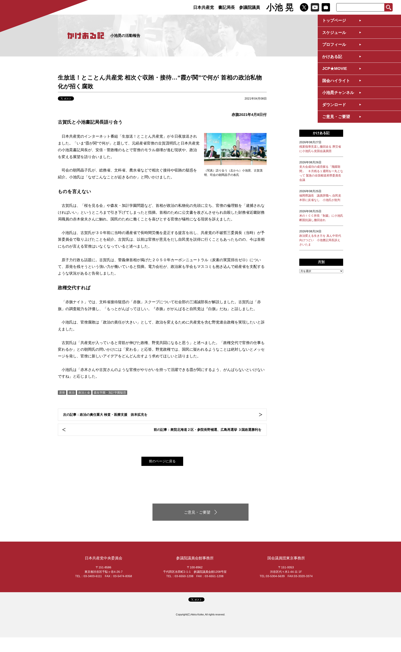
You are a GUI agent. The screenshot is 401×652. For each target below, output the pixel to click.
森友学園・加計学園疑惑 (110, 392)
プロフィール (334, 44)
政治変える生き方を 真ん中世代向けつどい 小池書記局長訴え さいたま (320, 238)
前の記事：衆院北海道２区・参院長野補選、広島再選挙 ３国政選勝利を (207, 429)
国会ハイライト (336, 80)
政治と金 (84, 392)
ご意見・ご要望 (336, 116)
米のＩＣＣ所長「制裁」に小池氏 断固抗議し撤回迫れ (321, 216)
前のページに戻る (162, 461)
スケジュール (334, 32)
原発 (62, 392)
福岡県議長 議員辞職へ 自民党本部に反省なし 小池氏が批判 (320, 195)
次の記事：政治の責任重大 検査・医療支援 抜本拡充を (105, 414)
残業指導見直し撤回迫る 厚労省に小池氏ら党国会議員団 (320, 147)
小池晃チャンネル (338, 92)
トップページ (334, 20)
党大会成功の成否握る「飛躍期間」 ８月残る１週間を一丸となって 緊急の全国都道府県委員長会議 (321, 171)
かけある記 (332, 56)
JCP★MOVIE (334, 68)
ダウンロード (334, 104)
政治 (72, 392)
